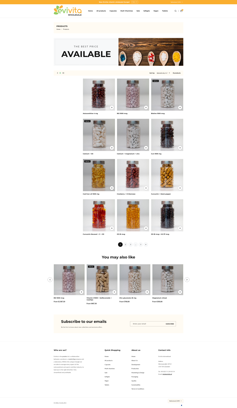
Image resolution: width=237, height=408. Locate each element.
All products (101, 11)
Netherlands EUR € (176, 2)
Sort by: (152, 73)
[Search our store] (176, 11)
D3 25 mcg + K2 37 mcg (160, 234)
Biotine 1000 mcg (158, 113)
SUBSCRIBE (170, 324)
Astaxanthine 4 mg (90, 113)
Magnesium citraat (159, 298)
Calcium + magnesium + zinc (128, 154)
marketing (72, 359)
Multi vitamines (110, 368)
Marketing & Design (137, 372)
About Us (134, 360)
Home (90, 11)
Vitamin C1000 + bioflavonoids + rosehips (99, 299)
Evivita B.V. (63, 403)
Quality (133, 381)
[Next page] (145, 244)
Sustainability (135, 385)
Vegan (155, 11)
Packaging (134, 377)
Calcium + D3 (88, 154)
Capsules (113, 11)
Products (66, 29)
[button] (50, 279)
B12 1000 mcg (122, 113)
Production (135, 368)
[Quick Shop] (112, 107)
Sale (138, 11)
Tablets (165, 11)
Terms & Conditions (137, 389)
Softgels (146, 11)
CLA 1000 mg (156, 154)
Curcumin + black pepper (161, 194)
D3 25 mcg (121, 234)
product (65, 356)
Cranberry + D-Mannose (126, 194)
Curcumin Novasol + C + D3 (93, 234)
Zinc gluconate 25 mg (127, 298)
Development (135, 364)
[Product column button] (57, 73)
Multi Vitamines (126, 11)
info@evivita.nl (167, 374)
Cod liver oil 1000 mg (91, 194)
